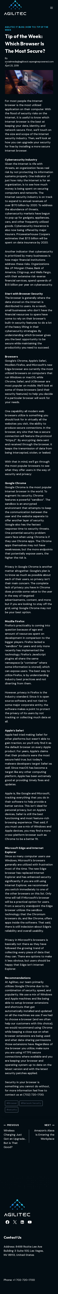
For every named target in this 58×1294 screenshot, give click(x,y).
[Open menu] (51, 7)
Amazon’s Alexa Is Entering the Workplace (44, 1132)
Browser (11, 1103)
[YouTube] (29, 1222)
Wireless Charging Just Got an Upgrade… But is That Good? (15, 1136)
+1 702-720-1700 (24, 1280)
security (11, 1109)
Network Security (31, 1103)
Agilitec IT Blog (14, 27)
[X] (15, 1222)
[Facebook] (7, 1222)
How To (30, 27)
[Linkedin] (22, 1222)
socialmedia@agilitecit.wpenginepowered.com (29, 61)
